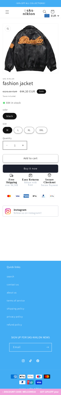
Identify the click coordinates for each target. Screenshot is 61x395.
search (10, 276)
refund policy (14, 324)
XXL (41, 130)
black (9, 116)
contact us (13, 284)
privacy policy (15, 316)
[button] (7, 12)
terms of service (16, 300)
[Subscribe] (48, 347)
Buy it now (30, 168)
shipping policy (15, 308)
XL (29, 130)
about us (12, 292)
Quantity (7, 138)
